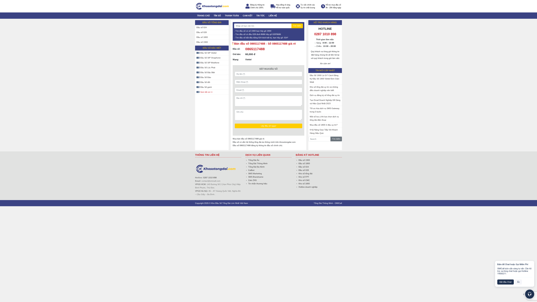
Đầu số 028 (201, 32)
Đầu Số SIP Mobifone (209, 63)
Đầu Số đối (205, 82)
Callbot (251, 170)
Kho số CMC (304, 180)
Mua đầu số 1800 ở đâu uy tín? (324, 125)
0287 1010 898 (210, 177)
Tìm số (217, 15)
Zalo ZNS (252, 180)
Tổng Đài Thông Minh (258, 163)
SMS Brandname (255, 177)
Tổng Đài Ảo (253, 160)
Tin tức (260, 15)
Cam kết (247, 15)
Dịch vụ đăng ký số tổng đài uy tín (325, 95)
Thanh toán (232, 15)
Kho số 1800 (304, 183)
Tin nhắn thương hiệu (257, 183)
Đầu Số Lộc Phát (207, 67)
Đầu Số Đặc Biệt (207, 72)
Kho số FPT (304, 177)
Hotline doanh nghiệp (308, 187)
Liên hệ (273, 15)
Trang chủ (203, 15)
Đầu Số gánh (206, 87)
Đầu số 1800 (202, 37)
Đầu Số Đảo (205, 77)
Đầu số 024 (201, 27)
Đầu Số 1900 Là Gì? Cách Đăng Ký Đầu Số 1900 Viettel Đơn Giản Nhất (324, 78)
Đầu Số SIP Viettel (208, 53)
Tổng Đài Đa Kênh (256, 167)
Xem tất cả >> (206, 92)
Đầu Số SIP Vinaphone (210, 58)
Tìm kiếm (297, 26)
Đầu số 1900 (202, 42)
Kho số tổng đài (305, 173)
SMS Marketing (255, 173)
